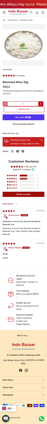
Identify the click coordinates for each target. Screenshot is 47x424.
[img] (9, 211)
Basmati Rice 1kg (26, 20)
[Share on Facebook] (17, 151)
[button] (9, 75)
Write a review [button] (24, 194)
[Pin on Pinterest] (22, 151)
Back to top (22, 335)
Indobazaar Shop (14, 418)
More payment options (23, 124)
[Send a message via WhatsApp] (41, 418)
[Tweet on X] (12, 151)
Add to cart (24, 109)
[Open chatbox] (5, 418)
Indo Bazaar (7, 69)
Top (4, 20)
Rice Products (13, 20)
